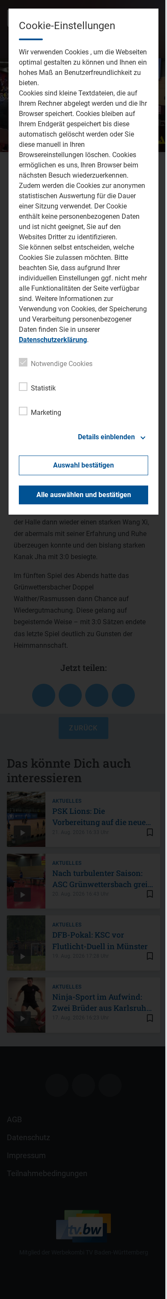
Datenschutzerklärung (53, 340)
